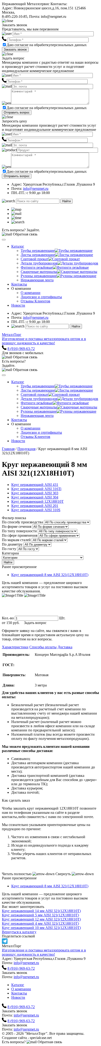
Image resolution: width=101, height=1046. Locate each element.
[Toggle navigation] (4, 239)
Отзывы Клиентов (35, 301)
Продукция (26, 449)
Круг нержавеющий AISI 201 (34, 506)
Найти (66, 201)
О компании (30, 293)
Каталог (17, 246)
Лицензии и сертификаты (41, 297)
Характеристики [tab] (15, 647)
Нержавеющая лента (37, 280)
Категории (10, 553)
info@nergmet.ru (35, 189)
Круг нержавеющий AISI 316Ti (36, 489)
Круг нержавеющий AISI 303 (34, 493)
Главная (8, 449)
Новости (18, 305)
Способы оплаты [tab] (43, 647)
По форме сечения (16, 527)
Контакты (19, 284)
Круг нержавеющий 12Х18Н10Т (37, 501)
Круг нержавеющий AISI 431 (34, 485)
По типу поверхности (19, 531)
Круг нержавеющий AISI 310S (35, 510)
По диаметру (12, 544)
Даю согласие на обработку (28, 45)
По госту (9, 549)
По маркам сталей (16, 540)
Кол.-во (8, 618)
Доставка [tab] (65, 647)
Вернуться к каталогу (19, 932)
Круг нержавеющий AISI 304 (34, 497)
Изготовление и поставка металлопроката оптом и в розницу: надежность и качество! (44, 952)
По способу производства (22, 522)
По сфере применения (19, 535)
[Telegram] (50, 941)
